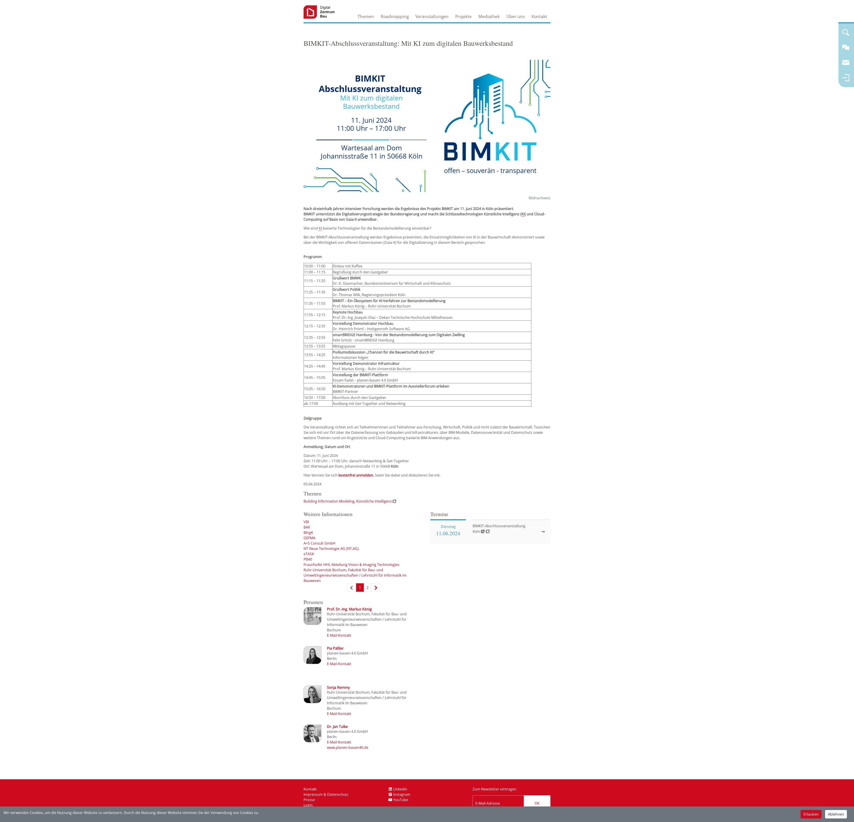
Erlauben (811, 814)
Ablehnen (836, 814)
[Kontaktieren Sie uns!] (845, 49)
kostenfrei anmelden (356, 475)
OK (537, 803)
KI (523, 214)
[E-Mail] (339, 635)
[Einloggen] (845, 79)
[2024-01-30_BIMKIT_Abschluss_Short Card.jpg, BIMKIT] (427, 125)
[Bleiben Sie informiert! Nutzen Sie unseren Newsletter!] (845, 64)
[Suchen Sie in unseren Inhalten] (845, 34)
